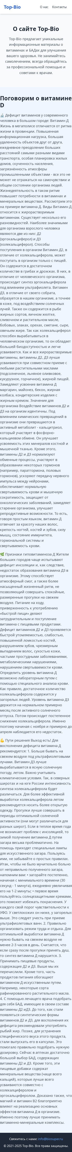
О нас (44, 7)
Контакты (59, 7)
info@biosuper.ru (50, 1139)
